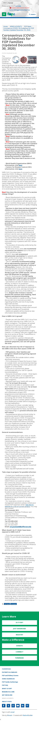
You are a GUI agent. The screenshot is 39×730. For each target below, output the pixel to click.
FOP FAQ (5, 685)
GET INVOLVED (7, 695)
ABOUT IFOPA (7, 701)
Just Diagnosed (19, 629)
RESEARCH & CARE (8, 692)
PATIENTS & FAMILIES (9, 672)
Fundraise (19, 658)
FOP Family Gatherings (10, 682)
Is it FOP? (19, 622)
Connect (19, 652)
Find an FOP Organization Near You (19, 10)
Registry (19, 635)
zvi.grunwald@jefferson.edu (20, 527)
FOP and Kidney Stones (10, 675)
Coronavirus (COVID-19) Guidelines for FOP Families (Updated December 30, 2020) (18, 29)
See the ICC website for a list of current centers (19, 506)
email (12, 712)
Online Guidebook (8, 679)
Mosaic (9, 715)
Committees (6, 669)
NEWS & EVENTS (16, 26)
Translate (17, 6)
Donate (19, 646)
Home (5, 26)
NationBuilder (28, 715)
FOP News (27, 26)
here (20, 165)
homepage (13, 604)
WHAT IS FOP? (7, 688)
